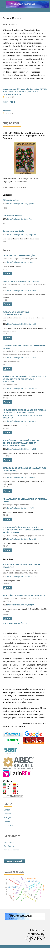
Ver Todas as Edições (13, 623)
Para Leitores (9, 842)
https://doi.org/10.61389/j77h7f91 (21, 508)
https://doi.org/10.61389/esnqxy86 (21, 421)
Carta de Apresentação (13, 231)
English (7, 810)
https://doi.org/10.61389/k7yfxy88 (21, 539)
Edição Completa (11, 200)
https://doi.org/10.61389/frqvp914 (21, 449)
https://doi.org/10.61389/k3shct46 (21, 219)
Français (7, 817)
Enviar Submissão (14, 861)
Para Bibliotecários (11, 850)
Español (7, 813)
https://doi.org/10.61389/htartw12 (21, 324)
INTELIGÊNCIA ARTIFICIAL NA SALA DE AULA (24, 598)
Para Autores (9, 846)
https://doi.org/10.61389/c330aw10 (22, 388)
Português (8, 825)
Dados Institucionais (12, 215)
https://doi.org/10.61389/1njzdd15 (21, 290)
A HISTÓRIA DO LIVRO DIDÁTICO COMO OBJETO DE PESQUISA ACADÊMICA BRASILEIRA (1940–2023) (21, 443)
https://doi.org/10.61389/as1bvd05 (21, 576)
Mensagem (7, 110)
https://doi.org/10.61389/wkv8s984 (21, 357)
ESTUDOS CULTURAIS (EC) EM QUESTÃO (24, 284)
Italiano (7, 821)
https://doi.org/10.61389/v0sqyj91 (21, 262)
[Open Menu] (2, 6)
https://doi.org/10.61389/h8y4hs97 (21, 477)
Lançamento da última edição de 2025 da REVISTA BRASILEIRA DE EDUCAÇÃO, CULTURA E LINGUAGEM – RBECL (25, 91)
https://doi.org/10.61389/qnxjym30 (22, 605)
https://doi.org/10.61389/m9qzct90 (21, 234)
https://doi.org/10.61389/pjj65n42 (21, 203)
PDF (8, 273)
